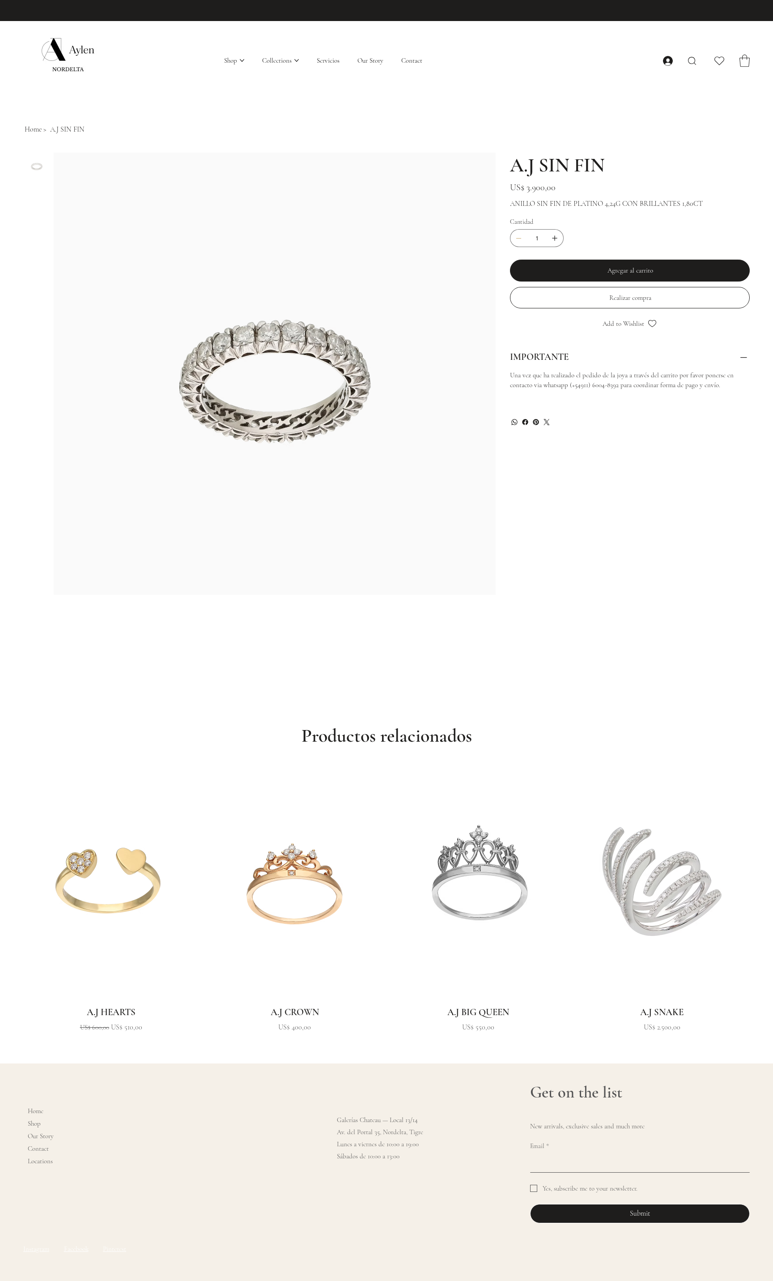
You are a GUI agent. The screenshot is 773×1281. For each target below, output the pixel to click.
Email (539, 1146)
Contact (38, 1148)
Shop (34, 1123)
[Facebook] (525, 422)
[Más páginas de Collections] (296, 60)
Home (35, 1111)
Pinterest (114, 1249)
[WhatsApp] (514, 422)
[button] (744, 61)
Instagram (36, 1249)
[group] (386, 898)
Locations (40, 1161)
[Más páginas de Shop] (242, 60)
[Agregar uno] (555, 238)
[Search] (692, 61)
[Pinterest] (535, 422)
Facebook (76, 1249)
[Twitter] (546, 422)
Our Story (41, 1136)
